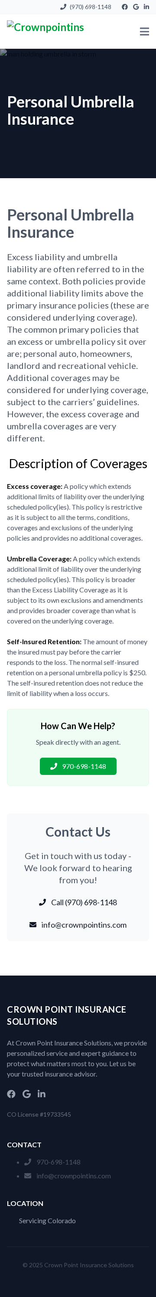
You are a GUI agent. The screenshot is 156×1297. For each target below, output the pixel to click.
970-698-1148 (58, 1162)
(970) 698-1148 (90, 6)
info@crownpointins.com (73, 1175)
